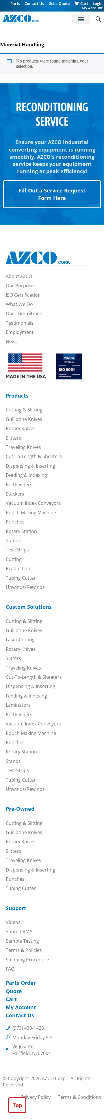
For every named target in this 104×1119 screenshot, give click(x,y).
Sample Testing (22, 941)
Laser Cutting (20, 639)
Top (17, 1105)
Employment (20, 332)
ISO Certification (23, 295)
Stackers (15, 494)
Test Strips (17, 550)
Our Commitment (25, 313)
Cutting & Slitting (24, 410)
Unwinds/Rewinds (25, 587)
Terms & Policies (24, 950)
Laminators (18, 705)
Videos (13, 922)
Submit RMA (19, 931)
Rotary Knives (21, 428)
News (12, 342)
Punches (15, 522)
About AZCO (19, 276)
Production (18, 568)
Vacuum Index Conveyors (33, 503)
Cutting (14, 559)
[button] (81, 19)
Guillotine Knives (24, 419)
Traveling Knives (23, 447)
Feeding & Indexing (26, 475)
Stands (13, 540)
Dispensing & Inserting (30, 466)
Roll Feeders (19, 484)
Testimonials (20, 323)
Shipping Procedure (27, 960)
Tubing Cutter (21, 578)
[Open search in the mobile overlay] (98, 19)
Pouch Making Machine (31, 512)
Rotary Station (21, 531)
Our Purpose (20, 285)
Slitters (13, 438)
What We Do (19, 304)
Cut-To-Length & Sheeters (34, 456)
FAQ (10, 969)
